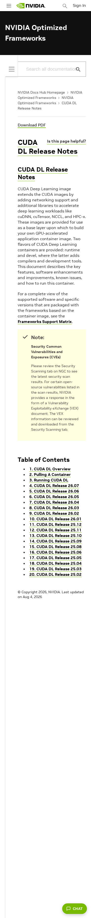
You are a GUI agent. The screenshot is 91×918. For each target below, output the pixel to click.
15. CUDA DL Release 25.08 (55, 546)
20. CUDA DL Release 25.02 (55, 574)
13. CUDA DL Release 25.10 (55, 535)
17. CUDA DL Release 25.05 (55, 557)
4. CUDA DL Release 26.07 (54, 485)
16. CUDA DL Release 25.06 (55, 552)
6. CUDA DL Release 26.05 (54, 496)
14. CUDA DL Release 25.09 (55, 541)
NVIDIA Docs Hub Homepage (41, 92)
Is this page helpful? (66, 141)
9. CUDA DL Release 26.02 (54, 513)
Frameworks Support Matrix (45, 321)
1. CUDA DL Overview (50, 468)
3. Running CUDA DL (48, 479)
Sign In (79, 5)
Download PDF (32, 124)
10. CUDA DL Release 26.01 (55, 518)
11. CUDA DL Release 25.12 (55, 524)
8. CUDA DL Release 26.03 (54, 507)
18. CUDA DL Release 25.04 (55, 563)
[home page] (30, 5)
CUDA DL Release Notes (48, 147)
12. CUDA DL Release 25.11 (55, 529)
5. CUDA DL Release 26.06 (54, 491)
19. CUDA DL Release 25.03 (55, 568)
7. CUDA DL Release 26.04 (54, 502)
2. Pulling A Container (50, 474)
